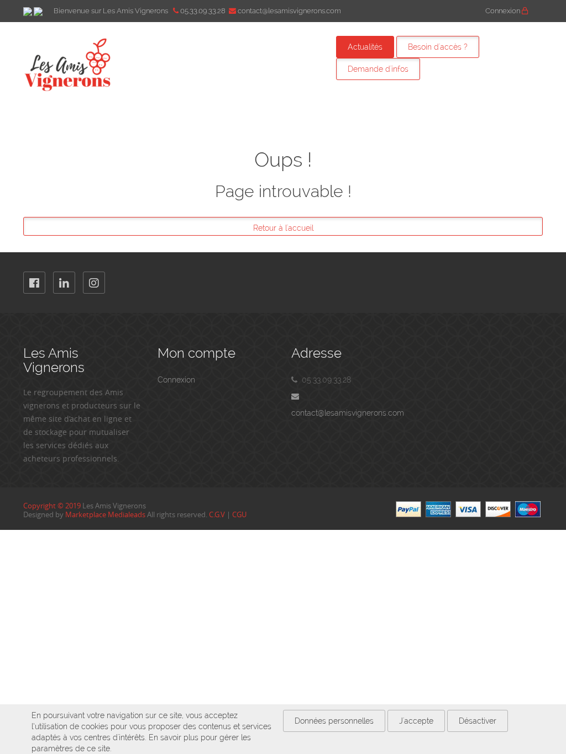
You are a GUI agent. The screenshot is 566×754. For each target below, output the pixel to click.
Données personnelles (334, 720)
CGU (239, 514)
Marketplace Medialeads (105, 514)
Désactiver (477, 720)
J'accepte (416, 720)
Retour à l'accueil (283, 228)
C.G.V (217, 514)
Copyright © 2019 (52, 506)
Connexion (503, 11)
